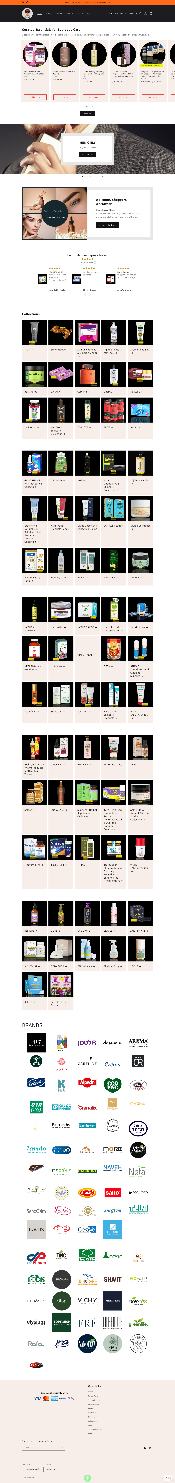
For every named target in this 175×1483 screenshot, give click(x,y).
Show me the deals (107, 225)
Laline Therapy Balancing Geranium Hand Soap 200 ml (93, 73)
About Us (91, 1408)
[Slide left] (82, 106)
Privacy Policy (93, 1396)
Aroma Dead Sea (139, 349)
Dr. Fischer (30, 427)
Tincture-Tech (32, 864)
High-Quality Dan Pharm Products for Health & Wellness (34, 769)
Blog (90, 1425)
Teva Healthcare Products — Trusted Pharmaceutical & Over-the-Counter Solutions (113, 819)
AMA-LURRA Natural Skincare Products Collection (140, 814)
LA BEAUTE (83, 930)
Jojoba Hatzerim (139, 480)
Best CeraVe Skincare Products (111, 715)
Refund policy (93, 1404)
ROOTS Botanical (113, 764)
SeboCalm (56, 711)
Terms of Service (94, 1429)
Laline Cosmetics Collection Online (87, 527)
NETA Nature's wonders (32, 668)
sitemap (91, 1434)
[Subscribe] (62, 1448)
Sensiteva (82, 711)
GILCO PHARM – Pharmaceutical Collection (33, 484)
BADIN (134, 427)
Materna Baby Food (32, 579)
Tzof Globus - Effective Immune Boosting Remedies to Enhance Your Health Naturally (114, 872)
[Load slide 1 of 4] (79, 176)
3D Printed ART (59, 349)
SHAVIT (134, 764)
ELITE (107, 427)
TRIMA (81, 864)
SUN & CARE (57, 809)
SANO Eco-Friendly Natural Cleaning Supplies (139, 671)
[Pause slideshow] (101, 176)
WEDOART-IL (31, 1477)
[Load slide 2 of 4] (83, 176)
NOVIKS (134, 577)
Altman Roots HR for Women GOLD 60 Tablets (34, 72)
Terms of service (94, 1400)
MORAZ (81, 577)
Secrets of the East (59, 1003)
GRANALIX (56, 480)
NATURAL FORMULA (30, 629)
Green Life (56, 764)
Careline (82, 391)
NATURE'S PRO (85, 627)
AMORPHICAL (137, 930)
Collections (92, 1421)
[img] (87, 259)
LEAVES (108, 930)
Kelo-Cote (30, 1002)
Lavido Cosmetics (140, 525)
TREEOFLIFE (58, 864)
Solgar (28, 809)
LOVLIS (134, 966)
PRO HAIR (82, 764)
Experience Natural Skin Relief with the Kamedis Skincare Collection (32, 533)
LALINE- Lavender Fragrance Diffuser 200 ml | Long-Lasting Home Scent (123, 73)
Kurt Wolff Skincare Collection (56, 430)
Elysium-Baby (112, 966)
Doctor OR (136, 391)
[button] (48, 13)
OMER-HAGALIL (86, 655)
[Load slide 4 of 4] (90, 176)
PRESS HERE (87, 154)
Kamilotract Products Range (60, 527)
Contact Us (92, 1413)
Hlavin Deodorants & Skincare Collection (112, 485)
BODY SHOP (57, 966)
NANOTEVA (110, 577)
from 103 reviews (86, 262)
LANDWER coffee (113, 525)
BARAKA (55, 391)
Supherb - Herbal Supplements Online (87, 813)
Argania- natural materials (113, 351)
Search (90, 1392)
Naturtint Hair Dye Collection (112, 629)
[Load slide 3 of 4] (86, 176)
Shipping (91, 1417)
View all (87, 113)
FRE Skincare (84, 966)
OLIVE (54, 930)
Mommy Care (58, 577)
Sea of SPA (30, 711)
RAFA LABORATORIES (139, 713)
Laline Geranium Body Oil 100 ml (64, 72)
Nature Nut (57, 627)
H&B (79, 480)
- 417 (27, 349)
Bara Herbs (30, 391)
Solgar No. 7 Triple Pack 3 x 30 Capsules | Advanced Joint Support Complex (152, 73)
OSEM (107, 666)
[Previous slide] (73, 176)
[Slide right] (92, 106)
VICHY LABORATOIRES (139, 866)
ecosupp (29, 930)
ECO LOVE (82, 427)
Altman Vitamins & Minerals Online (87, 351)
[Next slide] (95, 176)
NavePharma (137, 627)
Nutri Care (56, 666)
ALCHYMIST (30, 966)
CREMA (108, 391)
